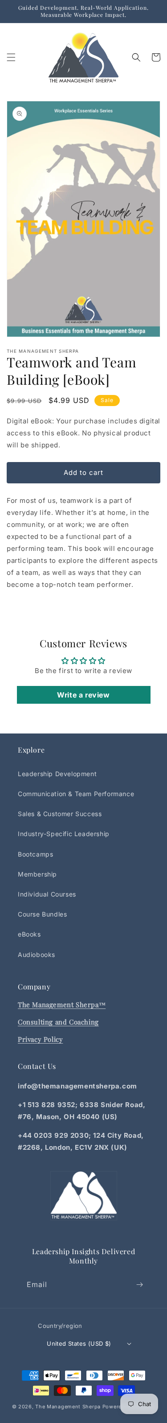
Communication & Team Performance (76, 793)
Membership (37, 874)
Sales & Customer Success (60, 813)
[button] (11, 57)
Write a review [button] (83, 694)
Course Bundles (42, 914)
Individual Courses (47, 894)
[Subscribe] (139, 1285)
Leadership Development (57, 773)
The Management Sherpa (68, 1406)
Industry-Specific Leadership (64, 833)
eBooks (29, 934)
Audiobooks (36, 954)
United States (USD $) (79, 1343)
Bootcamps (35, 854)
